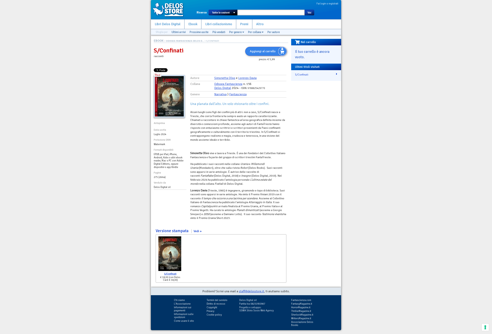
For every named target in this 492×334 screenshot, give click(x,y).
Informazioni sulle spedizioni (184, 315)
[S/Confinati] (170, 254)
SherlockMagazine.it (302, 314)
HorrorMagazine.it (300, 307)
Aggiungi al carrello (263, 51)
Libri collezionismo (218, 24)
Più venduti (218, 32)
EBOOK (159, 41)
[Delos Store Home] (170, 9)
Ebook (192, 24)
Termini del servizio (217, 300)
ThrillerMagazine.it (301, 311)
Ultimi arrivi (178, 32)
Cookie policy (214, 314)
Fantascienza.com (301, 300)
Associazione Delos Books (302, 323)
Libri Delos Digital (167, 24)
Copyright (212, 307)
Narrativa (220, 94)
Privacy (210, 311)
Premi (244, 24)
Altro (260, 24)
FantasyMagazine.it (301, 303)
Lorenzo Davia (247, 78)
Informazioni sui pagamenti (182, 309)
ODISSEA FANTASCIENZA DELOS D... (185, 41)
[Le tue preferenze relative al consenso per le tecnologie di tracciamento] (485, 327)
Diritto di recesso (216, 303)
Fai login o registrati (327, 3)
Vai (309, 12)
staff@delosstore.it (251, 291)
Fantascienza (238, 94)
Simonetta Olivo (224, 78)
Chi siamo (179, 300)
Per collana (255, 32)
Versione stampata (177, 230)
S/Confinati (170, 274)
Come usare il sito (184, 320)
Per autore (273, 32)
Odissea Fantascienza (228, 84)
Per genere (235, 32)
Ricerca (202, 12)
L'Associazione (182, 303)
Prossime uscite (199, 32)
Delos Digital (222, 88)
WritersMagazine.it (301, 318)
